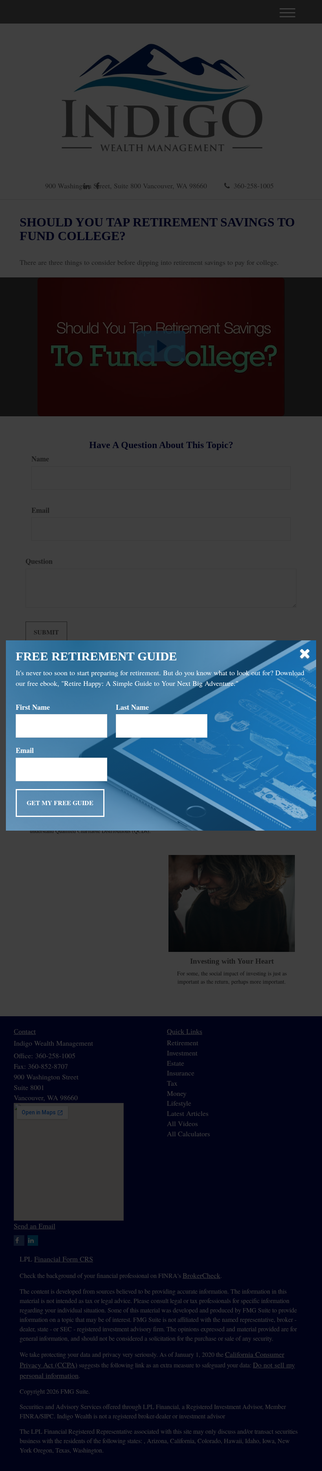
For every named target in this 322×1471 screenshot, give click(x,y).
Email (25, 750)
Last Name (132, 707)
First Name (33, 707)
